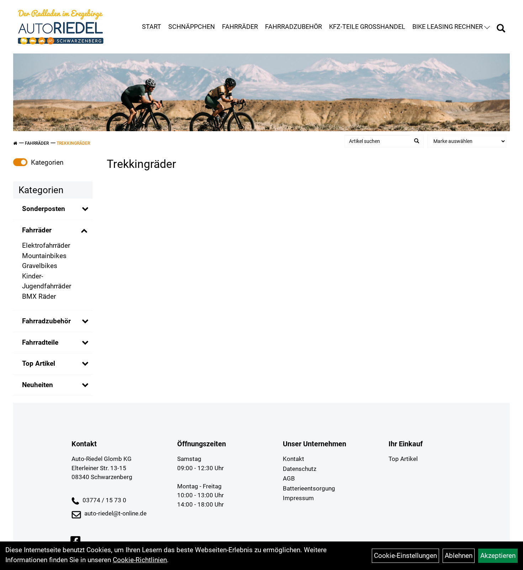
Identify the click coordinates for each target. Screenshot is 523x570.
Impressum (298, 498)
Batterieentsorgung (309, 488)
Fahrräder (240, 26)
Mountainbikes (44, 256)
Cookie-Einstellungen (405, 555)
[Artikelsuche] (501, 29)
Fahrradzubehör (293, 26)
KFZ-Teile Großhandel (367, 26)
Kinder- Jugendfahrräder (46, 281)
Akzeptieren (498, 555)
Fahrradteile (40, 342)
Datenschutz (299, 468)
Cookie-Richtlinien (140, 560)
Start (151, 26)
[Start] (15, 143)
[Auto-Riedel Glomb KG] (61, 27)
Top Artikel (38, 363)
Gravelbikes (39, 266)
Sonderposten (43, 209)
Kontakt (293, 458)
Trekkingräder (73, 143)
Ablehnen (458, 555)
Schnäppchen (191, 26)
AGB (289, 478)
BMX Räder (39, 296)
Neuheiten (37, 385)
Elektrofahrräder (46, 245)
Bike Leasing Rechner (447, 26)
